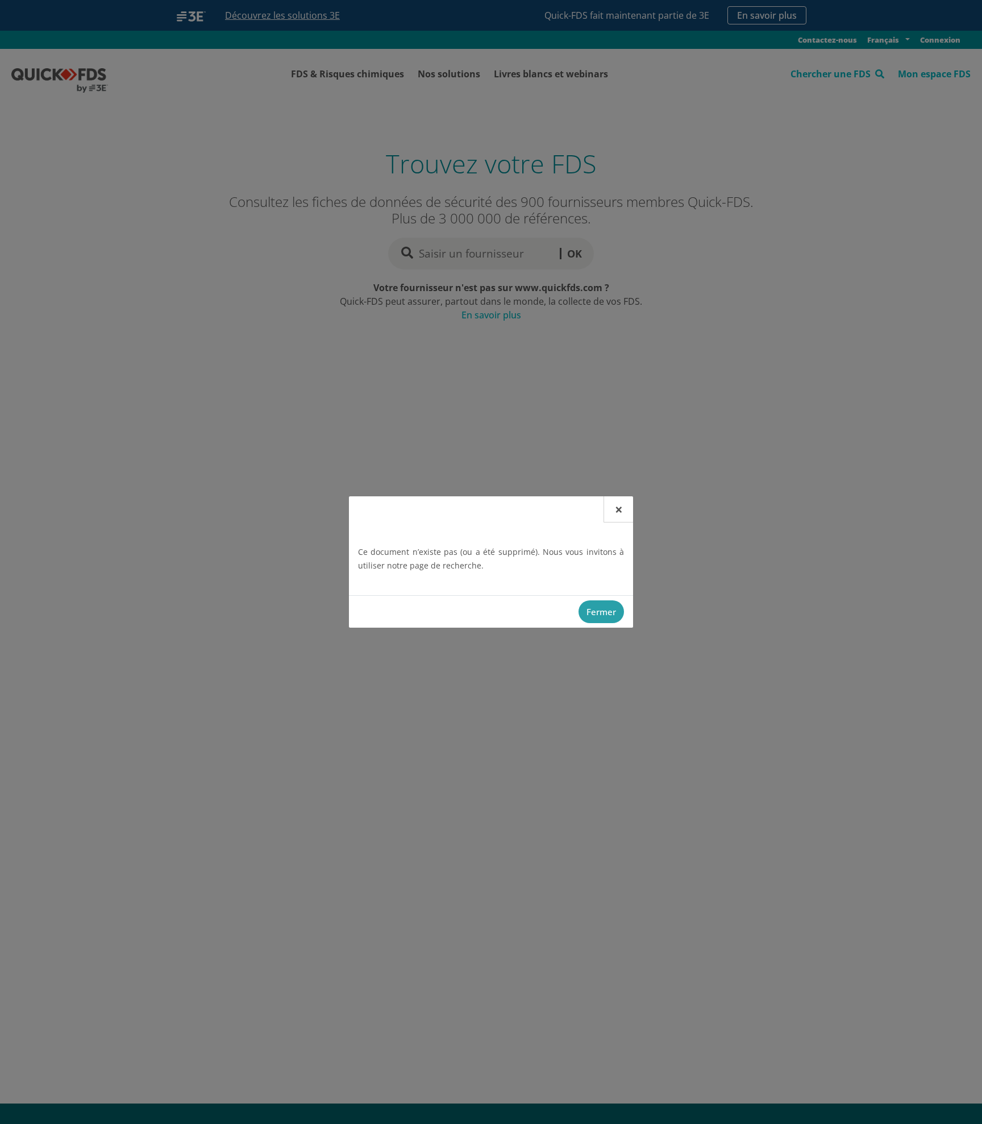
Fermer (601, 611)
